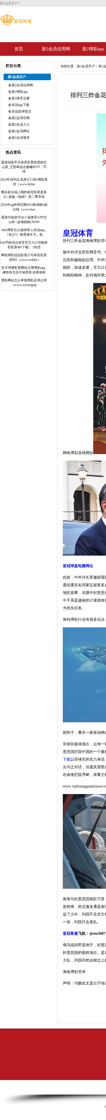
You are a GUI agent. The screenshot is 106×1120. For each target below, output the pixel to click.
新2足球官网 (21, 118)
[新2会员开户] (16, 24)
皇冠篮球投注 (21, 111)
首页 (18, 49)
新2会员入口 (21, 124)
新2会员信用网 (56, 49)
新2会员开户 (86, 66)
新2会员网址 (21, 131)
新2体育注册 (21, 98)
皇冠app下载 (20, 105)
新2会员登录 (21, 138)
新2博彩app (20, 92)
